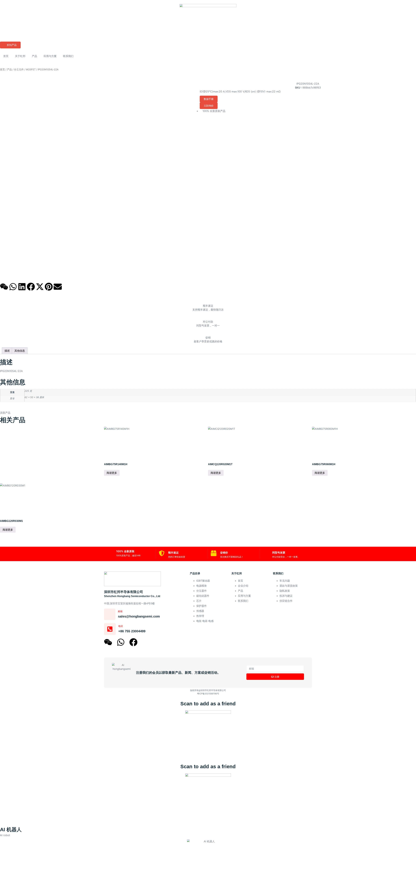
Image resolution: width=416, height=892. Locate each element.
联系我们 (68, 56)
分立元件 (19, 69)
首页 (5, 56)
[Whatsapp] (13, 287)
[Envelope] (58, 287)
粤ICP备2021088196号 (208, 693)
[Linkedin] (22, 287)
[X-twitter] (40, 287)
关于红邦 (20, 56)
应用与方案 (50, 56)
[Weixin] (4, 287)
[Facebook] (31, 287)
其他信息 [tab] (19, 350)
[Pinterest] (49, 287)
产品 (34, 56)
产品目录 (195, 573)
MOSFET (31, 69)
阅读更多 (112, 472)
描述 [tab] (7, 350)
